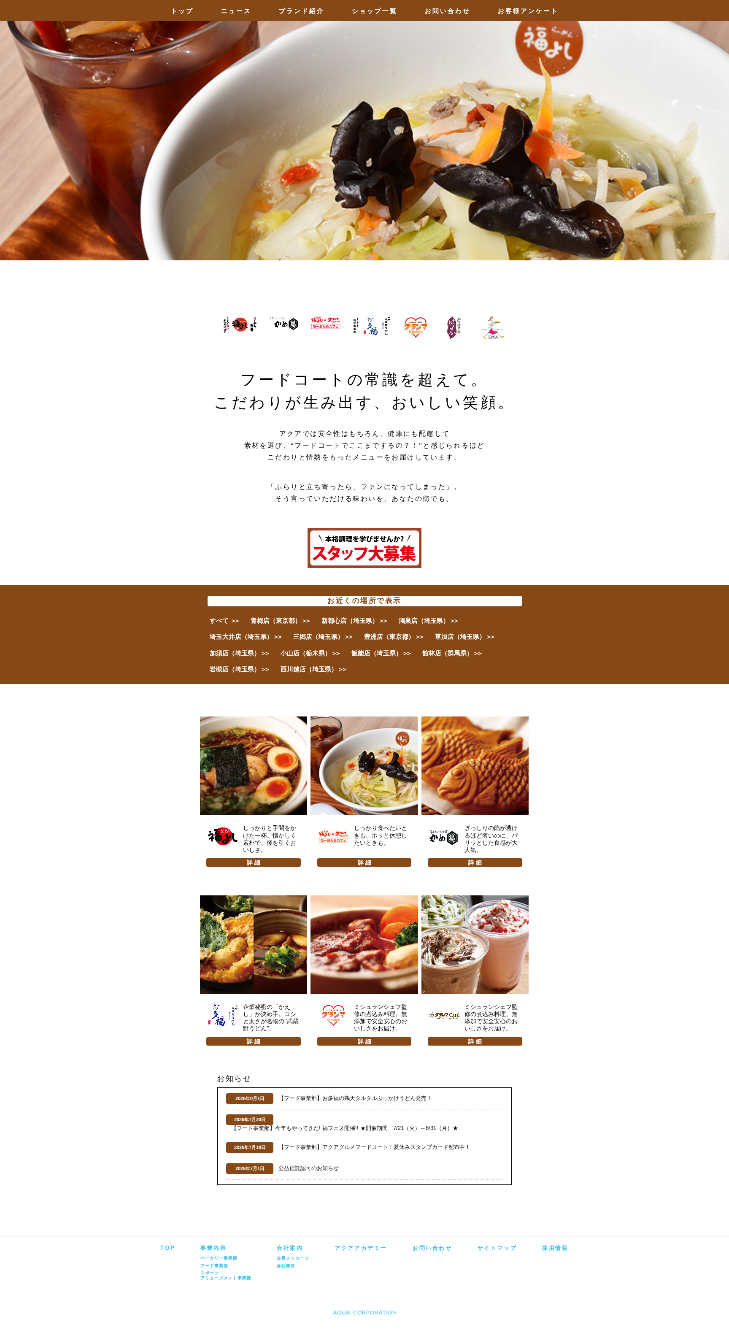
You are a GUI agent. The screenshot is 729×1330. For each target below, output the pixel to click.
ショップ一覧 (374, 10)
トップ (182, 10)
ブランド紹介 (301, 10)
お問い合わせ (447, 10)
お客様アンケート (528, 10)
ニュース (236, 10)
